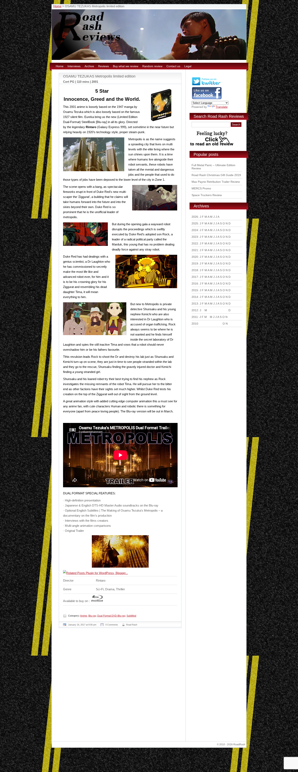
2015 (195, 290)
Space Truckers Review (207, 195)
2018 (195, 270)
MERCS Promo (201, 188)
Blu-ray (92, 615)
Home (57, 6)
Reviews (103, 66)
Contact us (173, 66)
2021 (195, 250)
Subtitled (131, 615)
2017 (195, 276)
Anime (83, 615)
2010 (195, 323)
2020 (195, 256)
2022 (195, 243)
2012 (195, 310)
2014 (195, 296)
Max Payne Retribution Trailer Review (216, 181)
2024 (195, 230)
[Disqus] (120, 686)
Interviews (74, 66)
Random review (152, 66)
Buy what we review (125, 66)
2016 (195, 283)
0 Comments (111, 624)
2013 (195, 303)
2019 (195, 263)
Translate (222, 106)
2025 (195, 223)
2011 (195, 317)
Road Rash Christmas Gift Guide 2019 (216, 175)
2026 (195, 216)
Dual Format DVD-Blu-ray (111, 615)
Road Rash (131, 624)
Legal (187, 66)
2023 (195, 236)
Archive (89, 66)
